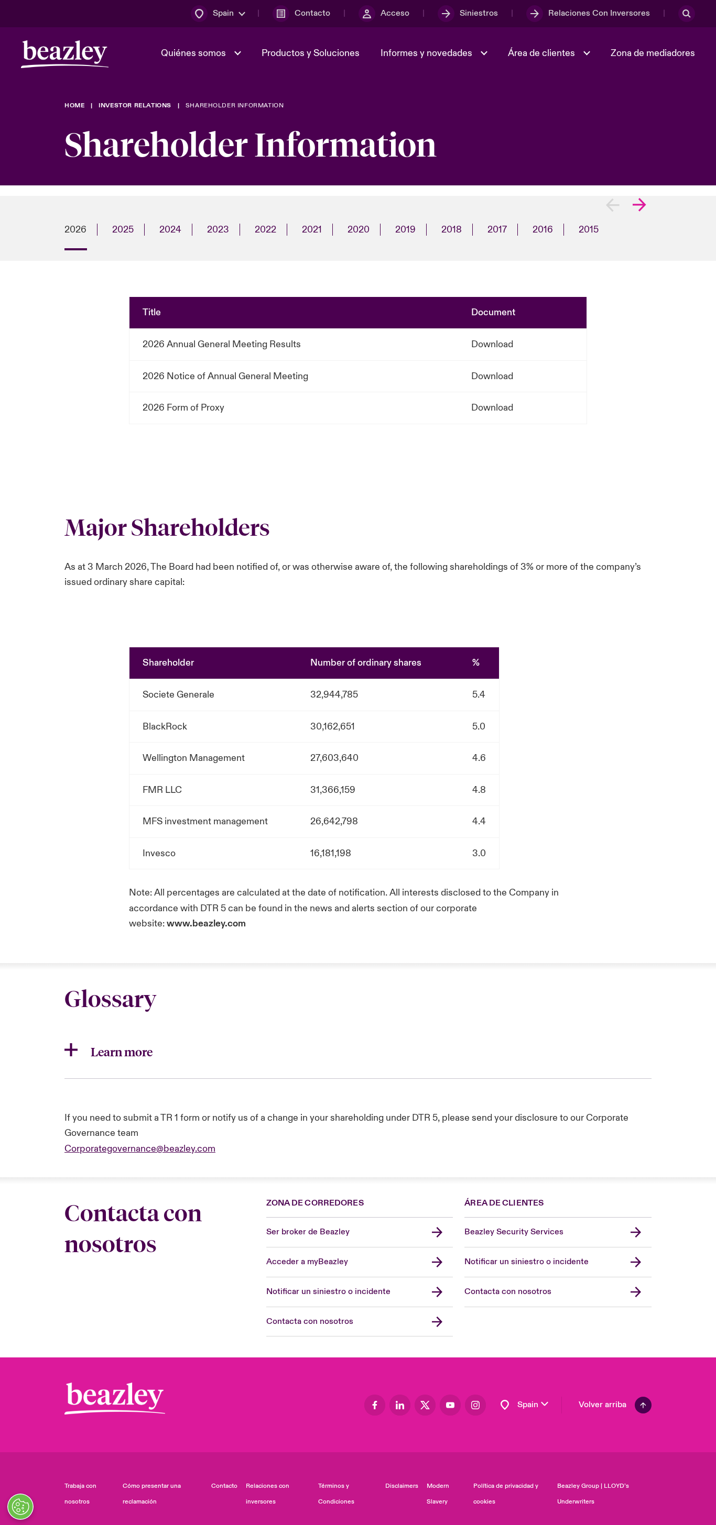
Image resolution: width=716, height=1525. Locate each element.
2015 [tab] (589, 230)
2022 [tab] (265, 230)
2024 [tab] (170, 230)
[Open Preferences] (20, 1507)
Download (492, 344)
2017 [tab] (497, 230)
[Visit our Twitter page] (425, 1405)
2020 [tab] (359, 230)
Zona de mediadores (653, 53)
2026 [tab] (75, 230)
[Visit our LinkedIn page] (399, 1405)
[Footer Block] (114, 1399)
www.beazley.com (206, 924)
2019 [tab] (405, 230)
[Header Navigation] (65, 54)
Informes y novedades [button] (427, 53)
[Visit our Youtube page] (450, 1405)
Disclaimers (401, 1486)
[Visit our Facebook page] (374, 1405)
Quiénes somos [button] (194, 53)
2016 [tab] (543, 230)
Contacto (224, 1486)
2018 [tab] (451, 230)
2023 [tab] (218, 230)
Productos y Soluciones (311, 53)
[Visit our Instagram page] (475, 1405)
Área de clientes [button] (542, 53)
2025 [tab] (123, 230)
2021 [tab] (312, 230)
